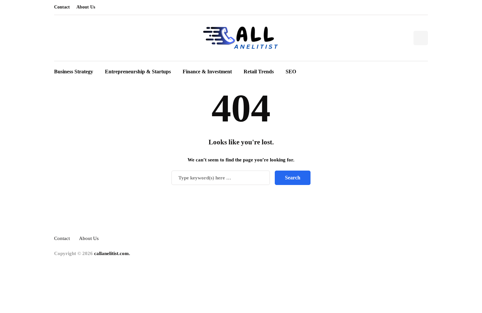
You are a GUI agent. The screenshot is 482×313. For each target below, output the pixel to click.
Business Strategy (73, 71)
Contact (62, 7)
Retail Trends (259, 71)
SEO (291, 71)
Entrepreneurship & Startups (138, 71)
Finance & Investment (207, 71)
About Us (85, 7)
